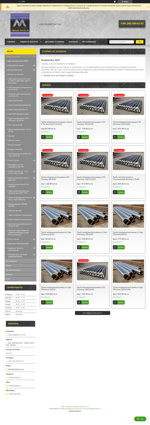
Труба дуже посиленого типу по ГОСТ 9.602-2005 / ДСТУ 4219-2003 (19, 81)
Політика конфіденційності (92, 409)
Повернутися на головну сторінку (58, 75)
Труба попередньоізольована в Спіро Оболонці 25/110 (56, 233)
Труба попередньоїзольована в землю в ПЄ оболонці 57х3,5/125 (56, 123)
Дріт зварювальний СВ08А (18, 61)
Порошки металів (14, 211)
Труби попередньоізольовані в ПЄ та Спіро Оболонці (20, 199)
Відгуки (8, 265)
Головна (11, 42)
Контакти (73, 42)
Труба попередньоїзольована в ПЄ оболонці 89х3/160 (55, 178)
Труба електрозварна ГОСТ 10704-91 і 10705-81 (18, 119)
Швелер (11, 136)
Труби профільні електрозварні (20, 215)
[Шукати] (139, 42)
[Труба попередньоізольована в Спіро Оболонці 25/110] (56, 216)
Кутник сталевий (14, 145)
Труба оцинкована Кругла (18, 109)
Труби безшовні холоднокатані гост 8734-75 (20, 88)
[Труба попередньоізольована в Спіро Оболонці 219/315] (56, 271)
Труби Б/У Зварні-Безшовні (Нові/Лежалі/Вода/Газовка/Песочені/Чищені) (18, 233)
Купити (49, 137)
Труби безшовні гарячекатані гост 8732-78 (19, 95)
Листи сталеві (13, 239)
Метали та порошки (15, 74)
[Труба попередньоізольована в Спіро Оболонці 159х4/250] (92, 216)
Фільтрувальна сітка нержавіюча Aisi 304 (16, 166)
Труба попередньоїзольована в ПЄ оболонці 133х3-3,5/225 (91, 178)
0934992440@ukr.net (16, 369)
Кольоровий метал (15, 70)
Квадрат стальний (15, 149)
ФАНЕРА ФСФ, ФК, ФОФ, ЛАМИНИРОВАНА (17, 256)
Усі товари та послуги (91, 313)
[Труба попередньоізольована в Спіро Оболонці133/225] (128, 216)
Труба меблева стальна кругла (20, 219)
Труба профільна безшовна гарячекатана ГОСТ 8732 (18, 192)
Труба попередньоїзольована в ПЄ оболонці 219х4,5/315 (127, 123)
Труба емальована (15, 100)
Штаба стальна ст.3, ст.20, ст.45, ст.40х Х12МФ (18, 172)
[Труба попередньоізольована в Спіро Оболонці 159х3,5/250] (128, 271)
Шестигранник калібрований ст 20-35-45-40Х (20, 225)
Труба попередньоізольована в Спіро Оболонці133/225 (128, 233)
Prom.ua (86, 406)
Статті (8, 279)
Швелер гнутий (14, 140)
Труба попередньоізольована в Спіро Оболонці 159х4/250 (92, 233)
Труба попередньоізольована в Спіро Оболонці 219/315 (56, 288)
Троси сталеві (13, 160)
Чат (142, 419)
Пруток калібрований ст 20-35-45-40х (20, 130)
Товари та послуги (29, 42)
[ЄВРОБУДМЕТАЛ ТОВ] (20, 24)
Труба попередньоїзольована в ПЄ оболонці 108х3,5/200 (91, 288)
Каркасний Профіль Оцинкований (15, 249)
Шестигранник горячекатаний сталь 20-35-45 (19, 155)
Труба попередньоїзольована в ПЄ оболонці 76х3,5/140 (91, 123)
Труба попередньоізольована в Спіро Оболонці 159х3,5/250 (128, 288)
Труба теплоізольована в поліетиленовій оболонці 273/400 (126, 178)
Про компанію (89, 42)
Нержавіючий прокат (16, 65)
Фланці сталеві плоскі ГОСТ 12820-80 (19, 185)
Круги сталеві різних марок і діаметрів (19, 179)
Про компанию (11, 261)
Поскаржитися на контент (73, 409)
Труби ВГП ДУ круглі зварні (18, 114)
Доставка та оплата (54, 42)
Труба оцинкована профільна (19, 105)
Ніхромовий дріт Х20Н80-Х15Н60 (18, 205)
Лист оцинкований (15, 125)
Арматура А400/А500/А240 (18, 244)
